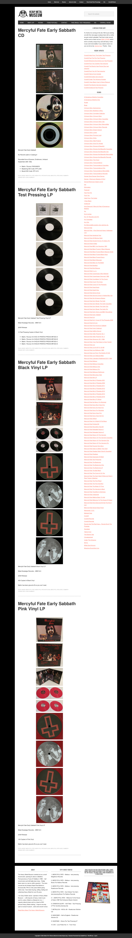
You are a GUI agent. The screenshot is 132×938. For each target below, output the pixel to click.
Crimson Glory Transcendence (93, 163)
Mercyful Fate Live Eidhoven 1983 (94, 350)
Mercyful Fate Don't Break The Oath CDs (96, 306)
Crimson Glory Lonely (90, 132)
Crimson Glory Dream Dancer (93, 130)
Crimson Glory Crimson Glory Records (95, 127)
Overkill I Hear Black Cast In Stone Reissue (97, 82)
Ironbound (87, 204)
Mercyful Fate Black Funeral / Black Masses (97, 249)
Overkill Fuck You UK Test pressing (94, 71)
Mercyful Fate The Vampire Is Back (94, 489)
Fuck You (87, 195)
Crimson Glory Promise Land (92, 135)
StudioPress (84, 935)
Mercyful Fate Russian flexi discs (94, 446)
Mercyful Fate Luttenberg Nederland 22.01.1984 (98, 358)
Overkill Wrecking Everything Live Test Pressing (98, 61)
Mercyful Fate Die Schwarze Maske (94, 298)
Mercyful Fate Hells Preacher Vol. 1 (94, 334)
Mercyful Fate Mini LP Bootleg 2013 (94, 391)
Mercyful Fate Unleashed (91, 494)
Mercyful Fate (30, 175)
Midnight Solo (88, 513)
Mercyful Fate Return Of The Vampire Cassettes (98, 438)
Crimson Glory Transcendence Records (96, 173)
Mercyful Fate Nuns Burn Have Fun (94, 405)
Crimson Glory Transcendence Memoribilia (96, 171)
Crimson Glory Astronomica (92, 108)
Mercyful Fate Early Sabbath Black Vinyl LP (47, 364)
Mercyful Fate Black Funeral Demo (94, 257)
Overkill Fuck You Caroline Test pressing (96, 63)
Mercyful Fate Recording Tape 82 (94, 427)
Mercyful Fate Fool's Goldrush (93, 328)
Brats (85, 105)
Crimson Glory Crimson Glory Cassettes (96, 119)
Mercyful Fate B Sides (90, 243)
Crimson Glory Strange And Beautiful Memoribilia (98, 154)
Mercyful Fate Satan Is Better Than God (95, 449)
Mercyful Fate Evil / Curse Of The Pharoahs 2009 (98, 320)
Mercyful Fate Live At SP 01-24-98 (94, 347)
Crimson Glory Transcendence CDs (94, 168)
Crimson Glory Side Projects (92, 141)
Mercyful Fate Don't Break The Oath (94, 301)
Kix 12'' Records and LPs (91, 217)
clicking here (98, 46)
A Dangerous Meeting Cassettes (93, 97)
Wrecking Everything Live (91, 548)
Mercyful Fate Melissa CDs (92, 367)
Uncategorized (88, 537)
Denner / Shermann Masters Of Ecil (94, 179)
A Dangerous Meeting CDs (92, 100)
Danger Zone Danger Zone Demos (94, 176)
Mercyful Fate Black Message (93, 260)
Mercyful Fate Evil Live (90, 323)
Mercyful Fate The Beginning (92, 462)
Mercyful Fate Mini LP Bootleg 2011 (94, 386)
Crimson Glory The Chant (91, 160)
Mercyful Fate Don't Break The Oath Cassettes (98, 304)
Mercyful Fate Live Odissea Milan (94, 356)
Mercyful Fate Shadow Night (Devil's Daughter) (98, 451)
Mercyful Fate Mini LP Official (92, 399)
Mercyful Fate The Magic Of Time (94, 486)
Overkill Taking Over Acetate (92, 74)
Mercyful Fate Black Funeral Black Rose (96, 254)
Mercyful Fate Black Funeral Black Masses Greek (98, 252)
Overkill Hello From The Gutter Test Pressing (97, 55)
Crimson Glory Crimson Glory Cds (94, 122)
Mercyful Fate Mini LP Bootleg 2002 (94, 383)
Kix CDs (86, 222)
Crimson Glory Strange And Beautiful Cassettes (98, 149)
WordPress (90, 935)
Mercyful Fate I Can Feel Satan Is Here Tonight (98, 342)
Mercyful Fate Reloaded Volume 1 (94, 429)
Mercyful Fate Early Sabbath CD (47, 32)
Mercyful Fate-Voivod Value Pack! (94, 508)
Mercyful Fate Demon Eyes (92, 293)
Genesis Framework (73, 935)
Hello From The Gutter (90, 198)
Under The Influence (90, 540)
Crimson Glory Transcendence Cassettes (96, 165)
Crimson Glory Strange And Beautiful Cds (96, 152)
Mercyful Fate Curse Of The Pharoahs (95, 284)
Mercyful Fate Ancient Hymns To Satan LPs (97, 241)
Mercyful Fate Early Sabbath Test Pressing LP (47, 192)
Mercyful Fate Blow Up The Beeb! (94, 263)
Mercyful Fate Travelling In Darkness (95, 492)
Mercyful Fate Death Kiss (91, 290)
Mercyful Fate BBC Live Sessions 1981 (95, 246)
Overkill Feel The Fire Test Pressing (94, 58)
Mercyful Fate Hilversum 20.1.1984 (94, 339)
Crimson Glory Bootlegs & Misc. (93, 111)
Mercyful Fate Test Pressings (92, 459)
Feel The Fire (88, 193)
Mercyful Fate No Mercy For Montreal (95, 402)
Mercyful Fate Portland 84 (91, 424)
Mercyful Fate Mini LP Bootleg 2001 (94, 380)
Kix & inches (88, 214)
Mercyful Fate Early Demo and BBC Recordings (98, 312)
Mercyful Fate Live (89, 345)
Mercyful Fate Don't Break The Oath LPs (96, 309)
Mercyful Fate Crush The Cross (93, 282)
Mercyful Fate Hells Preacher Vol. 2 (94, 336)
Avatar (86, 102)
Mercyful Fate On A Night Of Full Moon (95, 421)
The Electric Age (89, 534)
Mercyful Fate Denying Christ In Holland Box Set (98, 295)
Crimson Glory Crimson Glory (93, 116)
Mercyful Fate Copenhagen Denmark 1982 (96, 276)
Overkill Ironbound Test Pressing (93, 87)
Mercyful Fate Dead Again (91, 287)
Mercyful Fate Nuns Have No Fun (94, 416)
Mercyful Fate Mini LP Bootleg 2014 (94, 394)
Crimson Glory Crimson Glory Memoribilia (96, 124)
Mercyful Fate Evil (89, 317)
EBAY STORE (105, 39)
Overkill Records (89, 519)
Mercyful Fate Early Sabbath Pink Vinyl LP (47, 606)
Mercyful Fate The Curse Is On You (94, 473)
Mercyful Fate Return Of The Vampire (95, 435)
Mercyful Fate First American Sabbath (95, 325)
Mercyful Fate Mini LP (90, 377)
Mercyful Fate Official (90, 418)
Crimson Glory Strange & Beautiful (94, 146)
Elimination (87, 187)
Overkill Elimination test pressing (93, 77)
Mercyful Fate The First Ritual (92, 481)
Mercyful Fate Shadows (91, 454)
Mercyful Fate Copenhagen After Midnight (96, 274)
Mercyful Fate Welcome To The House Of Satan (98, 500)
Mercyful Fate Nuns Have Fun (93, 413)
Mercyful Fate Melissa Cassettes (93, 364)
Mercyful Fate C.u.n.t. (90, 271)
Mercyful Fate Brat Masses (92, 268)
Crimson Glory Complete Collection (94, 113)
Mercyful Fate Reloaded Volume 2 (94, 432)
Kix (85, 211)
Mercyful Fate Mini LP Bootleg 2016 (94, 397)
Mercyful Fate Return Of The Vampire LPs (96, 443)
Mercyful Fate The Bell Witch (92, 470)
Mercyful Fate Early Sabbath (59, 175)
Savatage (87, 529)
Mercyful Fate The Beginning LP (93, 468)
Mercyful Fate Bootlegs (42, 175)
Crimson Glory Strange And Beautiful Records (97, 157)
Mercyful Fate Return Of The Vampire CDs (96, 440)
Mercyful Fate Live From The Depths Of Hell (97, 353)
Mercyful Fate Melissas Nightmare (94, 372)
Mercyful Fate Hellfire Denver (92, 331)
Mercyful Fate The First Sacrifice (93, 484)
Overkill (86, 516)
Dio (85, 184)
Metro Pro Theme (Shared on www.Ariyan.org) (56, 935)
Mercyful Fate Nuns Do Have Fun (94, 407)
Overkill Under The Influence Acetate (95, 79)
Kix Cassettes (88, 219)
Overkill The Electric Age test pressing (95, 85)
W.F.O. (86, 543)
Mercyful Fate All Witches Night (93, 238)
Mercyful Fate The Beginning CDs (94, 465)
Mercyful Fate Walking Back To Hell (94, 497)
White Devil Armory (90, 545)
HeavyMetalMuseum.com (30, 13)
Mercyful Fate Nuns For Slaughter (94, 410)
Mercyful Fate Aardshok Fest (92, 235)
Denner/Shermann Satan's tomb (93, 182)
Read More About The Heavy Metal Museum (31, 910)
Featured (86, 190)
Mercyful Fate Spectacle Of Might (94, 457)
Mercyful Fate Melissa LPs (92, 369)
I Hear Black (87, 201)
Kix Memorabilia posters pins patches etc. (96, 225)
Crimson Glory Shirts (90, 138)
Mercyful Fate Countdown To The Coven (96, 279)
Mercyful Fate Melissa (90, 361)
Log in (95, 935)
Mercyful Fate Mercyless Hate (93, 375)
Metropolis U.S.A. (89, 510)
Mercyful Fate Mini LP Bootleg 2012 (94, 388)
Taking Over (87, 532)
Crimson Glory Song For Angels (93, 143)
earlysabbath (30, 177)
